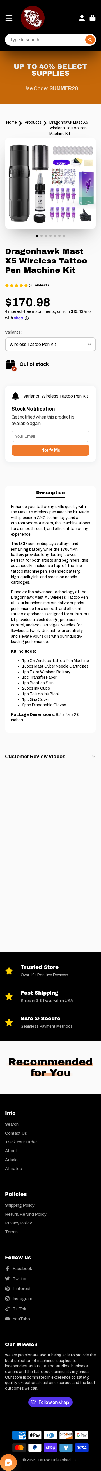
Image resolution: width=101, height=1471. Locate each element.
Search (12, 1124)
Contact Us (16, 1133)
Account (82, 18)
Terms (11, 1231)
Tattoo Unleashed (54, 1460)
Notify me (50, 450)
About (11, 1150)
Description (50, 492)
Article (11, 1159)
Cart (92, 18)
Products (33, 122)
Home (11, 122)
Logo (33, 18)
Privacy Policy (18, 1223)
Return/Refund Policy (26, 1214)
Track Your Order (21, 1141)
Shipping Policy (20, 1205)
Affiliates (13, 1168)
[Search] (90, 40)
